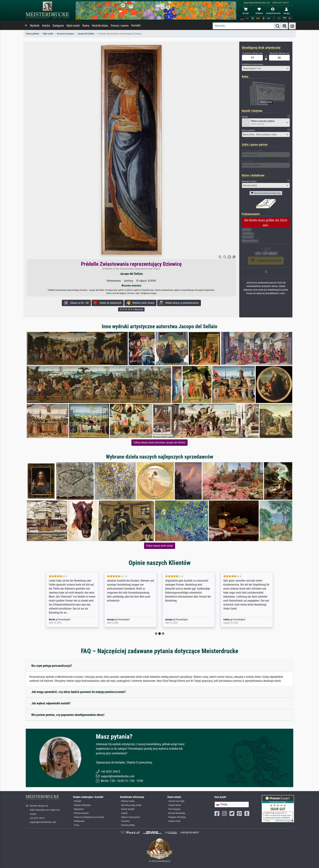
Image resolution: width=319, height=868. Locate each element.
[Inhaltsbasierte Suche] (284, 25)
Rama (85, 25)
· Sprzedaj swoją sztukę (130, 805)
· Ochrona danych (81, 813)
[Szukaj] (277, 25)
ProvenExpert (62, 619)
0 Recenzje (138, 309)
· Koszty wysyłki (127, 809)
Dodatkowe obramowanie (252, 64)
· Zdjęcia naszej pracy (130, 817)
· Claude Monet (174, 805)
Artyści (46, 25)
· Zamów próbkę (127, 825)
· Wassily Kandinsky (176, 813)
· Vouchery (125, 821)
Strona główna (32, 33)
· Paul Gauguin (174, 809)
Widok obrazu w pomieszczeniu (181, 302)
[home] (26, 25)
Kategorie (58, 25)
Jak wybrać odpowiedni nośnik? (51, 703)
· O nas (76, 825)
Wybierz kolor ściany (142, 302)
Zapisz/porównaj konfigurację (267, 193)
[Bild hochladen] (292, 25)
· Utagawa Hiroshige (176, 817)
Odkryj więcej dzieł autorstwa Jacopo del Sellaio (159, 442)
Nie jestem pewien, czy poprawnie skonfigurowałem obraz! (67, 715)
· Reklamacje (79, 821)
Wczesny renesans (65, 33)
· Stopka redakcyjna (82, 805)
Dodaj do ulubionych (109, 302)
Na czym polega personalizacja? (51, 666)
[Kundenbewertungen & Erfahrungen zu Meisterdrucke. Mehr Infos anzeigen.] (278, 808)
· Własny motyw (127, 801)
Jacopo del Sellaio (86, 33)
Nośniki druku (100, 25)
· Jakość (124, 813)
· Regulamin (78, 809)
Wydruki (34, 25)
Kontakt (135, 25)
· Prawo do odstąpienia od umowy (88, 817)
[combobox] (266, 68)
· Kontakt (77, 801)
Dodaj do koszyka (267, 260)
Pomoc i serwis (120, 25)
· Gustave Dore (174, 821)
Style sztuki (73, 25)
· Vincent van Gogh (175, 801)
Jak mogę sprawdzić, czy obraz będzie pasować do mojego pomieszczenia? (78, 692)
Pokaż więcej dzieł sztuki (159, 545)
